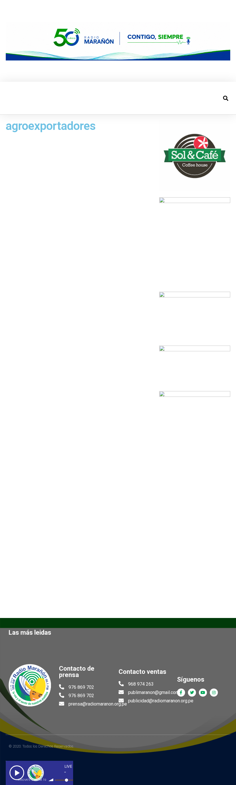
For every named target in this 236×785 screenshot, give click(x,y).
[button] (10, 98)
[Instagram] (214, 693)
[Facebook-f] (181, 693)
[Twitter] (192, 693)
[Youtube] (203, 693)
